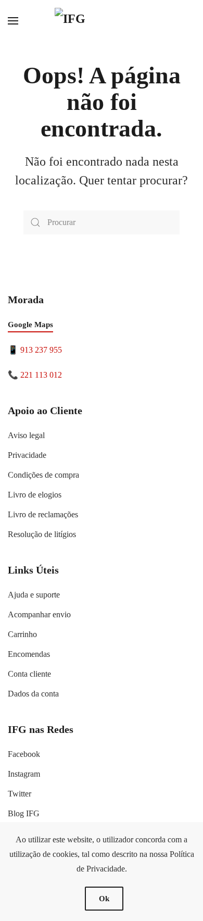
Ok (104, 898)
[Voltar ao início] (101, 21)
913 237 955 (41, 349)
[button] (13, 21)
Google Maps (30, 324)
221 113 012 (41, 374)
